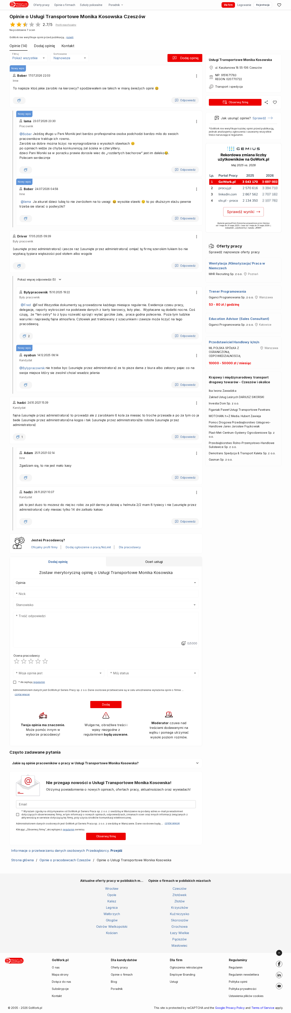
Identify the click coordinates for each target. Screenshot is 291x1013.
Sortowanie (60, 53)
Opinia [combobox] (20, 583)
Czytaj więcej (22, 694)
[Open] (194, 605)
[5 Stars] (45, 661)
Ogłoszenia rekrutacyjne (186, 967)
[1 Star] (16, 661)
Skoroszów (179, 920)
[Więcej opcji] (196, 76)
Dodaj (106, 704)
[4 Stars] (38, 661)
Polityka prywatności (242, 988)
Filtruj (15, 53)
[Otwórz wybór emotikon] (183, 643)
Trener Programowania (227, 291)
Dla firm (228, 5)
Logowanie (244, 5)
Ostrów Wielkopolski (111, 927)
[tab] (58, 561)
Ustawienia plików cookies (246, 996)
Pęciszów (179, 939)
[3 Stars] (30, 661)
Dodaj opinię (189, 58)
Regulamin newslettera (244, 974)
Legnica (112, 908)
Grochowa (179, 927)
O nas (56, 967)
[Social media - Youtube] (279, 986)
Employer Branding (182, 974)
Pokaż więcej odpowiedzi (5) (37, 279)
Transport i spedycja (229, 86)
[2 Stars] (23, 661)
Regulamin (235, 967)
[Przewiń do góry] (279, 953)
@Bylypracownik (32, 368)
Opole (111, 895)
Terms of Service (262, 1007)
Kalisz (111, 901)
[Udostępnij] (266, 102)
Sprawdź (259, 118)
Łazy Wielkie (179, 933)
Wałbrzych (112, 914)
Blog (114, 981)
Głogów (112, 920)
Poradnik (114, 5)
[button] (66, 25)
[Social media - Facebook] (279, 964)
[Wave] (19, 100)
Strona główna (22, 860)
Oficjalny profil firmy (44, 547)
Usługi (174, 981)
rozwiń (69, 37)
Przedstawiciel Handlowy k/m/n (234, 342)
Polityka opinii (238, 981)
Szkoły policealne (91, 5)
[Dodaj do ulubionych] (274, 102)
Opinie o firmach (64, 5)
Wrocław (112, 889)
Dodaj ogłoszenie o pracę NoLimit (88, 547)
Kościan (112, 933)
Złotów (179, 901)
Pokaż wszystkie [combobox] (25, 58)
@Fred (26, 305)
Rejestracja (262, 5)
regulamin (39, 682)
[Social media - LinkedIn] (279, 975)
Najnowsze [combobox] (61, 58)
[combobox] (100, 605)
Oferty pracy (41, 5)
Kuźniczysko (179, 914)
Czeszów (179, 889)
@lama (26, 202)
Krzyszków (179, 908)
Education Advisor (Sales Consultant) (239, 319)
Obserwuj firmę (106, 836)
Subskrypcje (60, 988)
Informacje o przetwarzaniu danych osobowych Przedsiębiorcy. (66, 851)
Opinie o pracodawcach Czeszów (65, 860)
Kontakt (57, 996)
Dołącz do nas (61, 981)
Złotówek (179, 895)
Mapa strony (60, 974)
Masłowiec (179, 946)
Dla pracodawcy (130, 547)
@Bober (26, 134)
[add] (279, 964)
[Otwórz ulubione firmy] (279, 5)
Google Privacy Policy (230, 1007)
